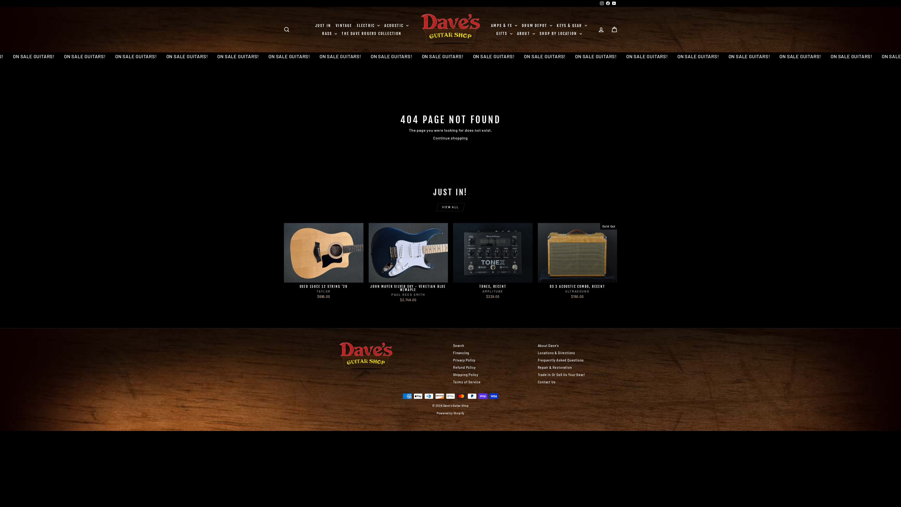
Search (458, 346)
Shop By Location (559, 33)
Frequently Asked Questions (561, 360)
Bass (327, 33)
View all (450, 207)
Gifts (502, 33)
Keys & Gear (570, 25)
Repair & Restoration (555, 367)
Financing (461, 353)
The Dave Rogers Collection (371, 33)
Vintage (344, 25)
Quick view (323, 278)
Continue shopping (450, 138)
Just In (323, 25)
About (524, 33)
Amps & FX (502, 25)
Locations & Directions (556, 353)
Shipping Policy (465, 375)
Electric (366, 25)
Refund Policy (464, 367)
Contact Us (547, 382)
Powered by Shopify (450, 413)
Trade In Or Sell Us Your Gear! (561, 375)
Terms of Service (467, 382)
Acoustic (394, 25)
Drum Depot (535, 25)
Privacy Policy (464, 360)
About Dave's (548, 346)
